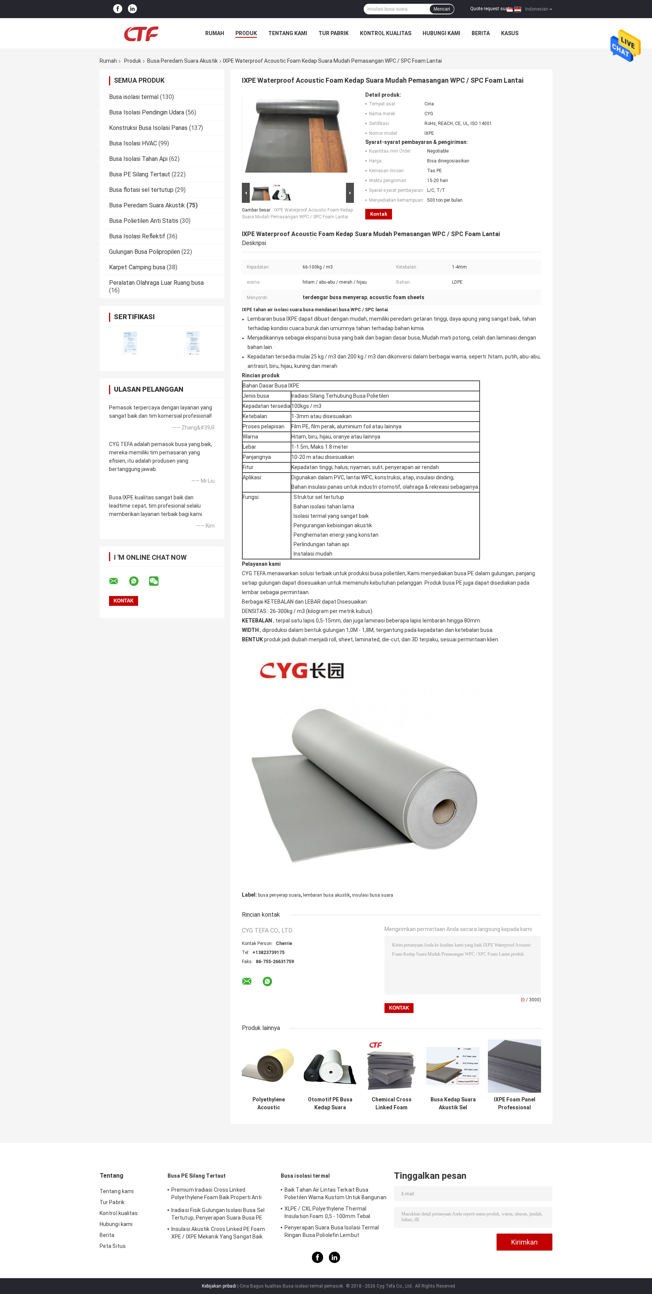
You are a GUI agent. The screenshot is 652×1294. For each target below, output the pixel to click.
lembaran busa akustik (326, 895)
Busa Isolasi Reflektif (137, 236)
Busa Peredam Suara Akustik (182, 61)
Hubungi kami (441, 33)
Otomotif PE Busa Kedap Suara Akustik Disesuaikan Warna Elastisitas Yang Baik (330, 1103)
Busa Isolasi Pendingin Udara (146, 112)
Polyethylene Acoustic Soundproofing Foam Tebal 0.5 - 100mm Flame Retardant (268, 1103)
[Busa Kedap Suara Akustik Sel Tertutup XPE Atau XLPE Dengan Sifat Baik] (453, 1066)
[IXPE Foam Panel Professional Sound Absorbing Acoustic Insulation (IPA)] (514, 1066)
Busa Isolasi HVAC (133, 143)
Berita (481, 33)
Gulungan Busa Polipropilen (144, 251)
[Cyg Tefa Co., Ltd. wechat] (158, 581)
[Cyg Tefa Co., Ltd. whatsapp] (138, 581)
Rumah (214, 33)
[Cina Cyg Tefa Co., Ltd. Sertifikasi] (131, 343)
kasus (509, 33)
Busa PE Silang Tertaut (139, 174)
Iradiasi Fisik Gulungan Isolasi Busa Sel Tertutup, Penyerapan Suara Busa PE (217, 1214)
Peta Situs (113, 1246)
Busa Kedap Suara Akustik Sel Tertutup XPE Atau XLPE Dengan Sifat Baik (453, 1103)
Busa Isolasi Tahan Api (138, 158)
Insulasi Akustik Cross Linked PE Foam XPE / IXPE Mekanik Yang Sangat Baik (218, 1233)
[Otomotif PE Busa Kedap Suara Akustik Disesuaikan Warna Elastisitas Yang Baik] (330, 1066)
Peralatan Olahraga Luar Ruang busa (156, 282)
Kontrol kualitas (385, 33)
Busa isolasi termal (133, 96)
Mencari (442, 9)
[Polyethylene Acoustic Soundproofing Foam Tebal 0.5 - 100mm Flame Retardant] (268, 1066)
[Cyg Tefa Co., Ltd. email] (118, 581)
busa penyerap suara (279, 895)
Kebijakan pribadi (219, 1286)
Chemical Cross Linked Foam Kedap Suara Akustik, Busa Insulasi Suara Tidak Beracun (392, 1103)
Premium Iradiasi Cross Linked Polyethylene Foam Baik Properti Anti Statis (216, 1195)
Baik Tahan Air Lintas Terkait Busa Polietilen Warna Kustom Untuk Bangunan (335, 1193)
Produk (246, 33)
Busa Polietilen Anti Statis (143, 220)
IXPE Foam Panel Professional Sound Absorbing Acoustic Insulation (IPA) (514, 1103)
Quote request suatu (491, 8)
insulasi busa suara (372, 895)
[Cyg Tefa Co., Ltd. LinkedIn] (132, 9)
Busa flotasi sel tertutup (141, 189)
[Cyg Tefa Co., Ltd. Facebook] (118, 9)
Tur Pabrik (333, 33)
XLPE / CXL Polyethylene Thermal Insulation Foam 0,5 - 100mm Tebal (327, 1212)
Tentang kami (287, 33)
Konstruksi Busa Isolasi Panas (148, 127)
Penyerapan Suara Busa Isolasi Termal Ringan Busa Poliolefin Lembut (331, 1231)
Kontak (378, 214)
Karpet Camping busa (137, 267)
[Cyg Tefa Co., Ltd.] (141, 33)
